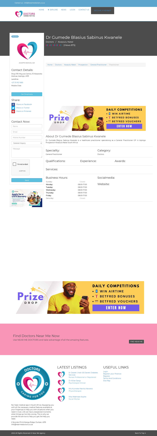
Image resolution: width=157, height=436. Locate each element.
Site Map (106, 381)
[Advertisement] (96, 90)
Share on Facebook (23, 104)
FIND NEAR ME (136, 342)
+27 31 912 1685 (17, 83)
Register (106, 376)
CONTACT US (83, 10)
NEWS (63, 10)
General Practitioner (98, 65)
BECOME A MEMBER (102, 11)
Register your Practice (112, 374)
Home (49, 65)
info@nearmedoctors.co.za (34, 3)
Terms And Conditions (112, 378)
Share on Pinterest (23, 111)
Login (105, 371)
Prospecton (83, 65)
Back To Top (140, 433)
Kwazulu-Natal (70, 65)
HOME (41, 10)
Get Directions (27, 94)
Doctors (58, 65)
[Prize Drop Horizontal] (96, 118)
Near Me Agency (39, 433)
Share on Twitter (22, 108)
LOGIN (72, 10)
